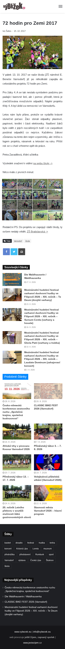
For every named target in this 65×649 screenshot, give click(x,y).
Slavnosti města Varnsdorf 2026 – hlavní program (48, 510)
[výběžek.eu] (15, 6)
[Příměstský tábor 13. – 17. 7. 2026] (17, 462)
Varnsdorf (18, 241)
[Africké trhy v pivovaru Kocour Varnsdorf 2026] (17, 432)
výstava (21, 560)
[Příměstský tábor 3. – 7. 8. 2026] (48, 432)
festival (30, 543)
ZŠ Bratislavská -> (37, 231)
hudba (42, 543)
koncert (8, 548)
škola (27, 241)
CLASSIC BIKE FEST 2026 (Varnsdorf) (26, 602)
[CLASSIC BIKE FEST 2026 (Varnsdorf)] (48, 391)
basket (8, 543)
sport (51, 554)
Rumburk (39, 554)
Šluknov (50, 560)
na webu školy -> (43, 163)
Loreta (36, 548)
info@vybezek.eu (42, 631)
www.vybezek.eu (22, 631)
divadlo (19, 543)
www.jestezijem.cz (32, 642)
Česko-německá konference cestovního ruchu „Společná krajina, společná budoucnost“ (16, 412)
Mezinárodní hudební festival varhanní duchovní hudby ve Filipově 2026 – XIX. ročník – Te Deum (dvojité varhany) (31, 611)
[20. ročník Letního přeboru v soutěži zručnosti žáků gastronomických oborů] (17, 493)
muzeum (48, 548)
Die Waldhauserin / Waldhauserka (23, 596)
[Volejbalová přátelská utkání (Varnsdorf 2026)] (48, 462)
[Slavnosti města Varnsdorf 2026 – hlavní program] (48, 493)
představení (25, 554)
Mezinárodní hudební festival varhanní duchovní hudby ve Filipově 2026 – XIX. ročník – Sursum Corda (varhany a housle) (41, 316)
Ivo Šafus (7, 31)
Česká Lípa (35, 560)
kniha (52, 543)
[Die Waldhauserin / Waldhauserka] (12, 279)
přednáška (10, 554)
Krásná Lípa (22, 548)
